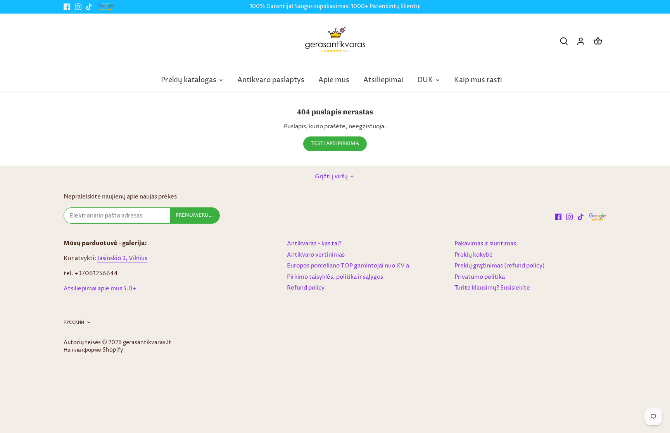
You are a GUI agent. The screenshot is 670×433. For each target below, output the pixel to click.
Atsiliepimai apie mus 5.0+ (100, 289)
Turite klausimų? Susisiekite (492, 288)
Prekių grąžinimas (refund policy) (499, 266)
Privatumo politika (479, 277)
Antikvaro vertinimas (316, 255)
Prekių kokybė (473, 255)
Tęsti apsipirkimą (335, 143)
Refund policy (306, 288)
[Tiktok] (89, 7)
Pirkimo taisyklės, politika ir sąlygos (335, 277)
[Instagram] (78, 7)
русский (74, 322)
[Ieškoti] (563, 41)
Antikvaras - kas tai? (314, 244)
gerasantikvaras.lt (147, 342)
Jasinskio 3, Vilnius (122, 258)
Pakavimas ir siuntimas (485, 244)
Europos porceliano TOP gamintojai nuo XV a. (349, 266)
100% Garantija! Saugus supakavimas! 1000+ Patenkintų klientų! (335, 6)
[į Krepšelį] (598, 41)
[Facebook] (67, 7)
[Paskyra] (580, 41)
